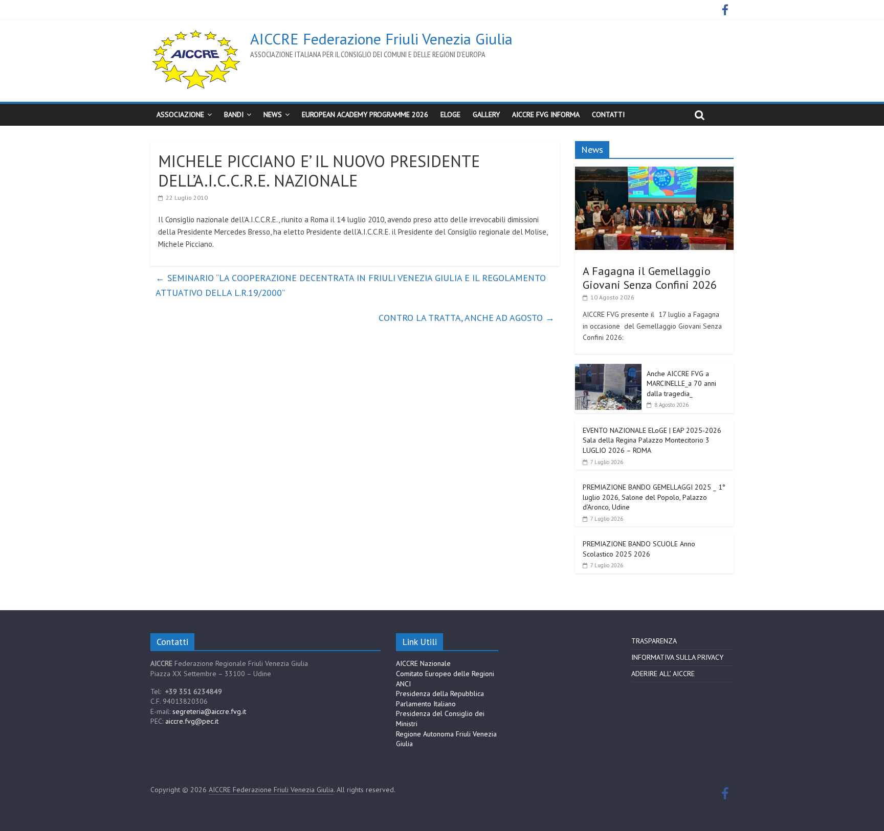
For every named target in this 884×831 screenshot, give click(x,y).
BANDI (234, 114)
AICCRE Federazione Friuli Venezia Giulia (381, 39)
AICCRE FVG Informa (546, 114)
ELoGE (450, 114)
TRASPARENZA (654, 640)
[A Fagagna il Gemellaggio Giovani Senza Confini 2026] (654, 172)
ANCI (403, 683)
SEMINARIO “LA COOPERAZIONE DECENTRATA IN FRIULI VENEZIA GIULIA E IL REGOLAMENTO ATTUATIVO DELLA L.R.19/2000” (351, 285)
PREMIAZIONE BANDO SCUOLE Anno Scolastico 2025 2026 (639, 549)
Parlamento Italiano (426, 703)
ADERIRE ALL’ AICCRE (663, 673)
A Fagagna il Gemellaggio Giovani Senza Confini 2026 (650, 277)
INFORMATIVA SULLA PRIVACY (677, 657)
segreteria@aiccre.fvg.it (209, 711)
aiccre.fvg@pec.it (191, 721)
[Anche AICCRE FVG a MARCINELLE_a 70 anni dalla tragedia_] (608, 369)
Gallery (486, 114)
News (272, 114)
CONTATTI (608, 114)
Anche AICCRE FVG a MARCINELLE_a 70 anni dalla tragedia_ (681, 383)
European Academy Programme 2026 (365, 114)
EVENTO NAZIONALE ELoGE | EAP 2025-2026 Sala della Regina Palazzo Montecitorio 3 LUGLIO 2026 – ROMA (652, 440)
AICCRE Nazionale (423, 663)
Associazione (180, 114)
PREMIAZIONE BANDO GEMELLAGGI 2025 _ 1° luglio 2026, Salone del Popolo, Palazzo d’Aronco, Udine (654, 497)
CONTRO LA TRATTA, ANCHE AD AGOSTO (467, 318)
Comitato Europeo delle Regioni (445, 673)
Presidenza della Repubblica (440, 693)
